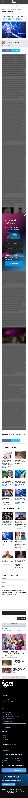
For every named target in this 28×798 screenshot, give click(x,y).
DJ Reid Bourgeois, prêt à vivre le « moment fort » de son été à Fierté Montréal (20, 563)
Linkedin (5, 760)
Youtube (6, 762)
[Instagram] (15, 758)
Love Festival (18, 434)
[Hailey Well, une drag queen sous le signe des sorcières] (21, 474)
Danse (10, 434)
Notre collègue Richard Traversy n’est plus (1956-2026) (7, 481)
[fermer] (25, 215)
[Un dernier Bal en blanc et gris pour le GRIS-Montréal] (21, 455)
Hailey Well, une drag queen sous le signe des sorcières (20, 481)
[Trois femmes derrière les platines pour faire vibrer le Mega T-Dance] (7, 554)
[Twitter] (15, 761)
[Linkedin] (3, 761)
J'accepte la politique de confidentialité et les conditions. (12, 257)
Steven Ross (18, 547)
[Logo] (14, 1)
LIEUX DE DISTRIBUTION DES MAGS (13, 765)
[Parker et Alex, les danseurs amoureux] (7, 516)
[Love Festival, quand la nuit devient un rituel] (21, 493)
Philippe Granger (19, 567)
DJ (13, 434)
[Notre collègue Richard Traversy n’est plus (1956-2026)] (7, 474)
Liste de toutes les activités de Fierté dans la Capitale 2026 (13, 654)
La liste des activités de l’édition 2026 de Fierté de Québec (19, 669)
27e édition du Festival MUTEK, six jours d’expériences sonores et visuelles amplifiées (20, 524)
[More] (22, 50)
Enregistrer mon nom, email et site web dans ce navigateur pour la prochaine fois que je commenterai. (14, 592)
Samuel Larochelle (6, 524)
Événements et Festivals (16, 9)
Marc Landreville (19, 528)
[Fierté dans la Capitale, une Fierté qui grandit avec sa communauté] (7, 493)
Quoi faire (8, 9)
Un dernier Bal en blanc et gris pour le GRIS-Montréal (20, 462)
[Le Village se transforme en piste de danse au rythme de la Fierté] (21, 536)
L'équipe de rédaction (6, 657)
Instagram (19, 758)
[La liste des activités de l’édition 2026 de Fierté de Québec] (7, 670)
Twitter (18, 760)
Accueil (3, 9)
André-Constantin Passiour (13, 42)
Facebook (6, 758)
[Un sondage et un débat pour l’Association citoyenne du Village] (7, 455)
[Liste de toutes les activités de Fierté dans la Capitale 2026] (14, 642)
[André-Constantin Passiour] (3, 42)
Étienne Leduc (5, 566)
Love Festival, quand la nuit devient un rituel (20, 500)
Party (24, 434)
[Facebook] (3, 758)
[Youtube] (3, 763)
